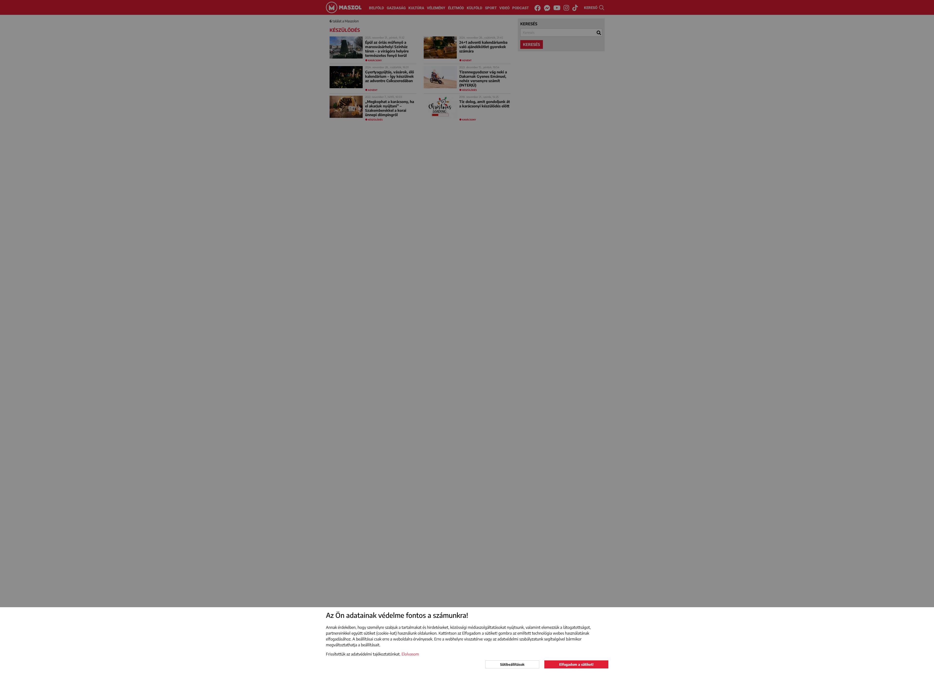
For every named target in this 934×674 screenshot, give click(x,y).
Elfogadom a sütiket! (576, 664)
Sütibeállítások (512, 664)
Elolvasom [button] (410, 654)
